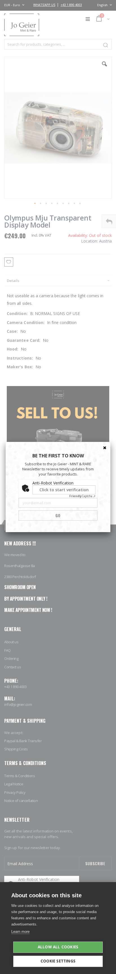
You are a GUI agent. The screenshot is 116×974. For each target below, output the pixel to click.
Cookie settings (58, 961)
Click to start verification (64, 489)
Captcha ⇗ (82, 496)
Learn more (20, 931)
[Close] (105, 447)
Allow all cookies (58, 946)
